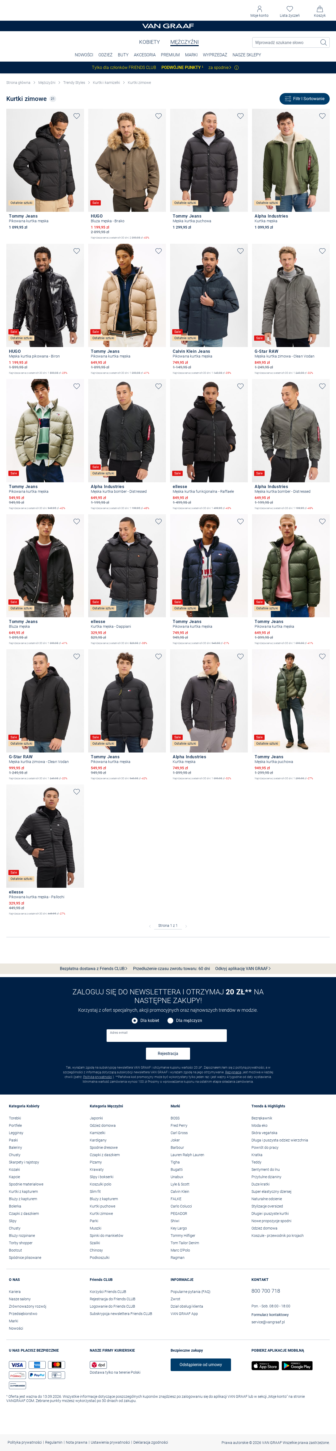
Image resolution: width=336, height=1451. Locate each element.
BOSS (175, 1118)
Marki (191, 54)
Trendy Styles (74, 82)
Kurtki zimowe (139, 82)
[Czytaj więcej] (236, 67)
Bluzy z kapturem (23, 1199)
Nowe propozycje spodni (271, 1221)
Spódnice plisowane (25, 1257)
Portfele (15, 1125)
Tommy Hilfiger (183, 1235)
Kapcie (14, 1177)
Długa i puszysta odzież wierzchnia (279, 1140)
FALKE (176, 1199)
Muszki (95, 1228)
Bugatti (177, 1169)
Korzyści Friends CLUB (108, 1292)
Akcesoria (145, 54)
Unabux (177, 1177)
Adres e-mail (119, 1033)
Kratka (256, 1155)
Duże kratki (260, 1184)
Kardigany (98, 1140)
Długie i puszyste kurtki (270, 1213)
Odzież (105, 54)
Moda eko (259, 1125)
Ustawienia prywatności (110, 1442)
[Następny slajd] (80, 156)
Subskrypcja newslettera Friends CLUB (121, 1314)
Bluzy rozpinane (22, 1235)
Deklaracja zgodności (150, 1442)
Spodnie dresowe (104, 1147)
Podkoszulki (99, 1257)
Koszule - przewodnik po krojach (277, 1235)
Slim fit (95, 1191)
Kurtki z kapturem (23, 1191)
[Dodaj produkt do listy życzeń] (76, 116)
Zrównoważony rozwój (27, 1306)
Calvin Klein (180, 1191)
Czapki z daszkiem (24, 1213)
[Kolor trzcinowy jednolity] (29, 234)
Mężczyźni (184, 42)
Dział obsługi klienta (187, 1306)
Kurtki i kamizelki (106, 82)
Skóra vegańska (264, 1133)
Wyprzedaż (215, 54)
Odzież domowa (103, 1125)
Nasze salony (20, 1299)
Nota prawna (76, 1442)
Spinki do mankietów (106, 1235)
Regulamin (53, 1442)
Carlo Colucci (181, 1206)
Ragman (178, 1257)
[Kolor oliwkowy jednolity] (266, 234)
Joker (175, 1140)
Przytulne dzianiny (266, 1177)
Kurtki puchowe (102, 1206)
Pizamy (96, 1162)
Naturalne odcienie (266, 1199)
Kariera (15, 1292)
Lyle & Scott (180, 1184)
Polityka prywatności (97, 1077)
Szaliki (95, 1243)
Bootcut (15, 1250)
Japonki (96, 1118)
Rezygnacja (233, 1072)
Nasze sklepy (247, 54)
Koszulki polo (100, 1184)
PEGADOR (179, 1213)
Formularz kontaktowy (270, 1315)
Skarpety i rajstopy (24, 1162)
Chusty (14, 1155)
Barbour (177, 1147)
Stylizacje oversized (267, 1206)
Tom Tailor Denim (185, 1243)
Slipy (13, 1221)
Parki (94, 1221)
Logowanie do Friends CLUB (112, 1306)
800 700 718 (265, 1291)
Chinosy (96, 1250)
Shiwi (175, 1221)
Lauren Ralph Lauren (187, 1155)
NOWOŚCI (84, 54)
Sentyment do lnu (265, 1169)
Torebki (15, 1118)
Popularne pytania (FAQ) (191, 1292)
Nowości (16, 1328)
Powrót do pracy (265, 1147)
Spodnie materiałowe (26, 1184)
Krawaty (97, 1169)
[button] (259, 12)
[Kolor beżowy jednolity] (11, 234)
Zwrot (175, 1299)
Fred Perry (179, 1125)
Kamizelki (97, 1133)
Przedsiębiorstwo (23, 1314)
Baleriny (15, 1147)
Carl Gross (179, 1133)
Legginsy (16, 1133)
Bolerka (15, 1206)
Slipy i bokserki (101, 1177)
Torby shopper (21, 1243)
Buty (123, 54)
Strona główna (18, 82)
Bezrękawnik (261, 1118)
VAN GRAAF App (184, 1314)
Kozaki (14, 1169)
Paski (13, 1140)
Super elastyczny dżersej (271, 1191)
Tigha (175, 1162)
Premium (170, 54)
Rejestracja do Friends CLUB (112, 1299)
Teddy (256, 1162)
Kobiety (149, 42)
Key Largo (179, 1228)
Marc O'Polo (180, 1250)
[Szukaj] (324, 42)
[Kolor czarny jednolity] (20, 234)
